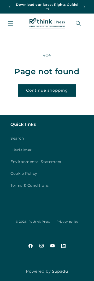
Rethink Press (39, 221)
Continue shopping (47, 90)
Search (17, 138)
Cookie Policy (23, 173)
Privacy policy (67, 221)
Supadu (60, 271)
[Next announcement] (84, 7)
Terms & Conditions (29, 185)
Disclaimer (21, 150)
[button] (10, 23)
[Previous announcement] (9, 7)
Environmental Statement (36, 161)
